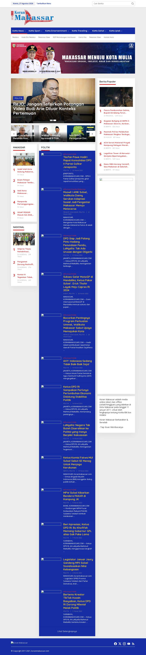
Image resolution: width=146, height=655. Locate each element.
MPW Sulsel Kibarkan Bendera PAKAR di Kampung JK (76, 496)
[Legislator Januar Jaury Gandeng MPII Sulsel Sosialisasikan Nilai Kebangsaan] (77, 584)
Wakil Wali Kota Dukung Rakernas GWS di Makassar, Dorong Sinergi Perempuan (25, 170)
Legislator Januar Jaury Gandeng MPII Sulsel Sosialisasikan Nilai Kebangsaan (78, 564)
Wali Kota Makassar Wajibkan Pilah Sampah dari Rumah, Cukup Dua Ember (24, 191)
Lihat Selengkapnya (67, 631)
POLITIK (18, 98)
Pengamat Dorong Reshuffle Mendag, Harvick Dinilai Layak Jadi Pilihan (25, 262)
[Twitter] (120, 644)
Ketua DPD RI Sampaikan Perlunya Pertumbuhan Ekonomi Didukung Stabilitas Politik (77, 393)
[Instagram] (124, 644)
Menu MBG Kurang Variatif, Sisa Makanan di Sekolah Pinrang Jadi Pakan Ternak (116, 165)
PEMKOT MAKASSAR (70, 212)
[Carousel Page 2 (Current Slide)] (54, 120)
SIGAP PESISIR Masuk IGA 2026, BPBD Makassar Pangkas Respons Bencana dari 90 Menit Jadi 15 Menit (25, 213)
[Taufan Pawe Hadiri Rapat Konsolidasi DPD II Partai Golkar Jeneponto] (84, 181)
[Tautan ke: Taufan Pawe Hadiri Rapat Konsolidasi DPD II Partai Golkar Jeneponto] (51, 162)
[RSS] (133, 644)
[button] (132, 3)
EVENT (65, 294)
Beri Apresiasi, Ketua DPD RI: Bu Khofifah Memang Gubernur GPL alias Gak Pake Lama (77, 529)
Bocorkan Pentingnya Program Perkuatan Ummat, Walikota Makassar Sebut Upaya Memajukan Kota (77, 324)
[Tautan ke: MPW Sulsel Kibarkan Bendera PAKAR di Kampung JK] (51, 498)
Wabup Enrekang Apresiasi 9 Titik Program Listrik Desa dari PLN (53, 137)
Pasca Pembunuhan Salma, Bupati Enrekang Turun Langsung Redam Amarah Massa (117, 111)
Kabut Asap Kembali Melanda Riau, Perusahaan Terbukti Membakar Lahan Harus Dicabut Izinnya (24, 137)
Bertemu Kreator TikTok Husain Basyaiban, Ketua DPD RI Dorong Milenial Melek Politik (77, 601)
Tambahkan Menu (43, 3)
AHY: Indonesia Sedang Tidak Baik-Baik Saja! (77, 362)
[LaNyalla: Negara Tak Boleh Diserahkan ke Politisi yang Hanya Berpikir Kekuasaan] (73, 449)
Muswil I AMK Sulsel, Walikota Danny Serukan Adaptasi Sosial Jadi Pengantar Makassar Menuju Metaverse (76, 200)
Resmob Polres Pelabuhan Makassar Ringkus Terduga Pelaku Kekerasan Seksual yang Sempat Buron (116, 133)
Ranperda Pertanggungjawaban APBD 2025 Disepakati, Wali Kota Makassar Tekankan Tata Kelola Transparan (26, 202)
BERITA (66, 471)
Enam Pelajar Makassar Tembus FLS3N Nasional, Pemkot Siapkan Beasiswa (25, 181)
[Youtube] (129, 644)
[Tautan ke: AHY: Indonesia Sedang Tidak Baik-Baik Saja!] (51, 366)
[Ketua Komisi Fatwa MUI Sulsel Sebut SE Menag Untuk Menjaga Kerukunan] (75, 482)
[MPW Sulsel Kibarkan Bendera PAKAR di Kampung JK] (74, 516)
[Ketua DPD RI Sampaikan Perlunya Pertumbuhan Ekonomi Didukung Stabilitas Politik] (74, 414)
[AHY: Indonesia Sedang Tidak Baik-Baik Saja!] (76, 378)
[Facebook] (115, 644)
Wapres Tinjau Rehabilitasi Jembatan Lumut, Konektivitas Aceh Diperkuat (25, 250)
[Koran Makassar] (32, 17)
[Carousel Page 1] (51, 120)
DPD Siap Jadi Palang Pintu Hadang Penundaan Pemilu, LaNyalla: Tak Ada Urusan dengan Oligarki (77, 245)
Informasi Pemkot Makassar (74, 189)
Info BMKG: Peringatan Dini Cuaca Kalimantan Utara (79, 137)
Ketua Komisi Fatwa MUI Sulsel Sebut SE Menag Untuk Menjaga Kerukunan (78, 462)
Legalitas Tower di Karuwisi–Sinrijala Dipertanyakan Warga (117, 154)
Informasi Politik (69, 154)
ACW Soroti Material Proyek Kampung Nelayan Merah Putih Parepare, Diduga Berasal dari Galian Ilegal (117, 143)
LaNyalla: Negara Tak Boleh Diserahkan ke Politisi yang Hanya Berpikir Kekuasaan (76, 430)
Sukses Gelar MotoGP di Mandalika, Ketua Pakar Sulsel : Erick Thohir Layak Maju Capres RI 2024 (78, 283)
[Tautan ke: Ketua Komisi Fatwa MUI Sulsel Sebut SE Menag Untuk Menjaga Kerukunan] (51, 465)
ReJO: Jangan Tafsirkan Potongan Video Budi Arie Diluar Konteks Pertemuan (48, 108)
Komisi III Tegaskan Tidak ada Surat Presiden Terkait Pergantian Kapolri (25, 275)
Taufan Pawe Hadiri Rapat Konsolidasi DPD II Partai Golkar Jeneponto (77, 162)
